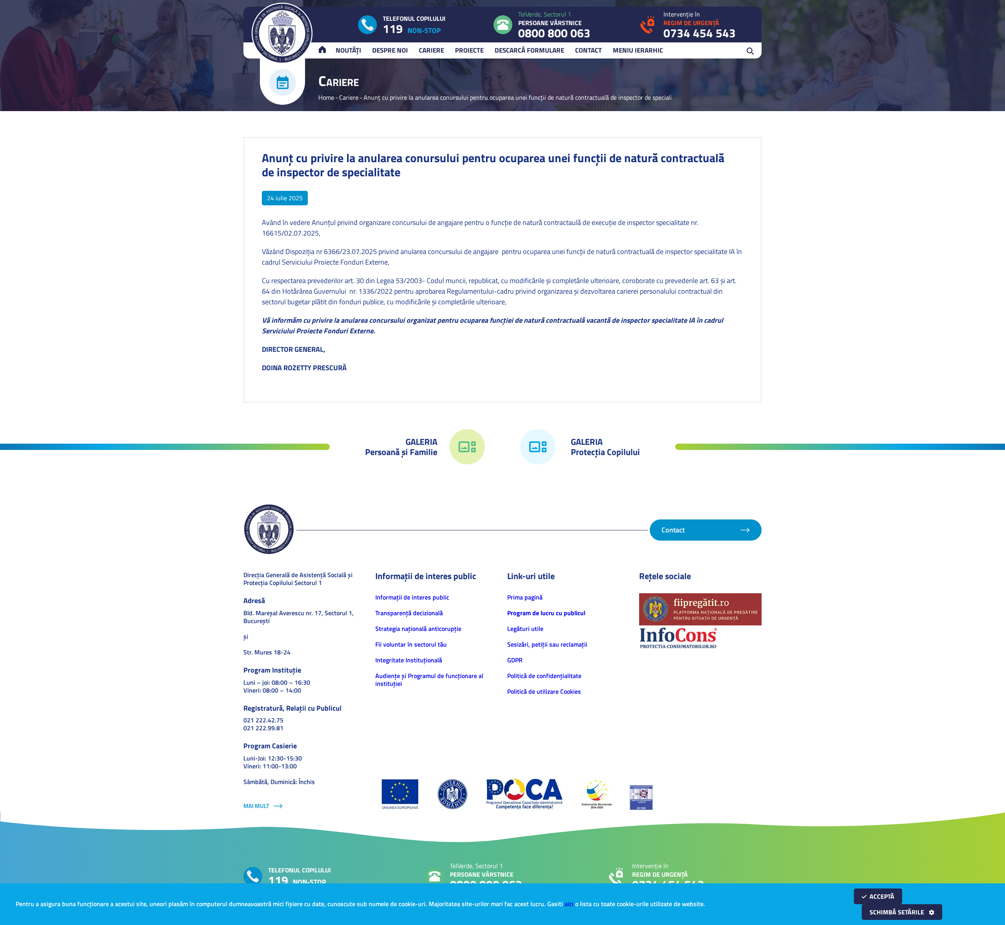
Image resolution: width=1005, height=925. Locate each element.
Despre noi (390, 50)
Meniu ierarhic (638, 50)
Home (326, 97)
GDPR (515, 660)
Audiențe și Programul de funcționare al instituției (429, 679)
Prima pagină (525, 597)
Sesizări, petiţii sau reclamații (547, 644)
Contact (588, 50)
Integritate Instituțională (408, 660)
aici (569, 904)
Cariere (431, 50)
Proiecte (469, 50)
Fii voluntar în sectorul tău (411, 644)
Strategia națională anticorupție (418, 628)
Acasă (325, 50)
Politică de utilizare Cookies (544, 691)
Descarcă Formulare (529, 50)
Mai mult (256, 805)
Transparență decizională (409, 613)
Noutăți (348, 50)
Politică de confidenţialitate (544, 675)
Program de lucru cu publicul (546, 613)
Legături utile (525, 628)
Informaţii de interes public (412, 597)
